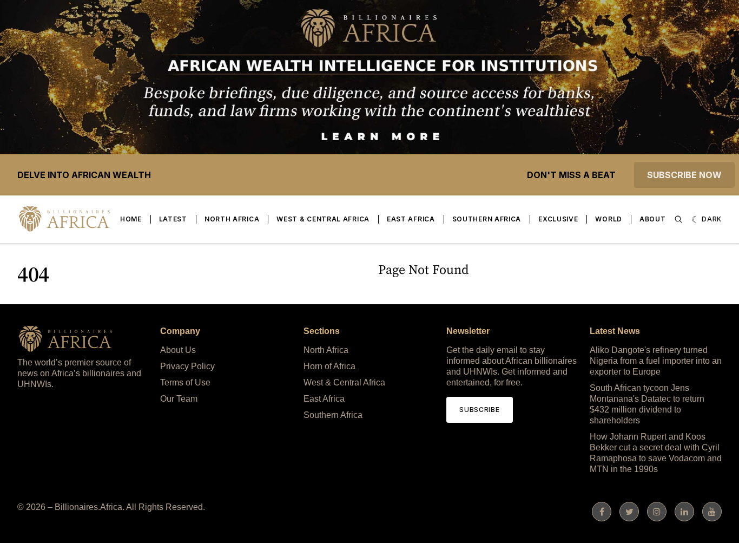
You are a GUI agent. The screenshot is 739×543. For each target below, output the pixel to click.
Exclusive (558, 219)
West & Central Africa (323, 219)
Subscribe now (684, 174)
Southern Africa (487, 219)
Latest (173, 219)
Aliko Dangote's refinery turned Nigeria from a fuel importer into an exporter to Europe (656, 360)
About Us (178, 350)
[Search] (678, 219)
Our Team (178, 398)
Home (131, 219)
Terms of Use (185, 382)
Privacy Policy (187, 366)
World (608, 219)
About (652, 219)
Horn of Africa (329, 366)
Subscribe (479, 409)
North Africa (231, 219)
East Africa (411, 219)
